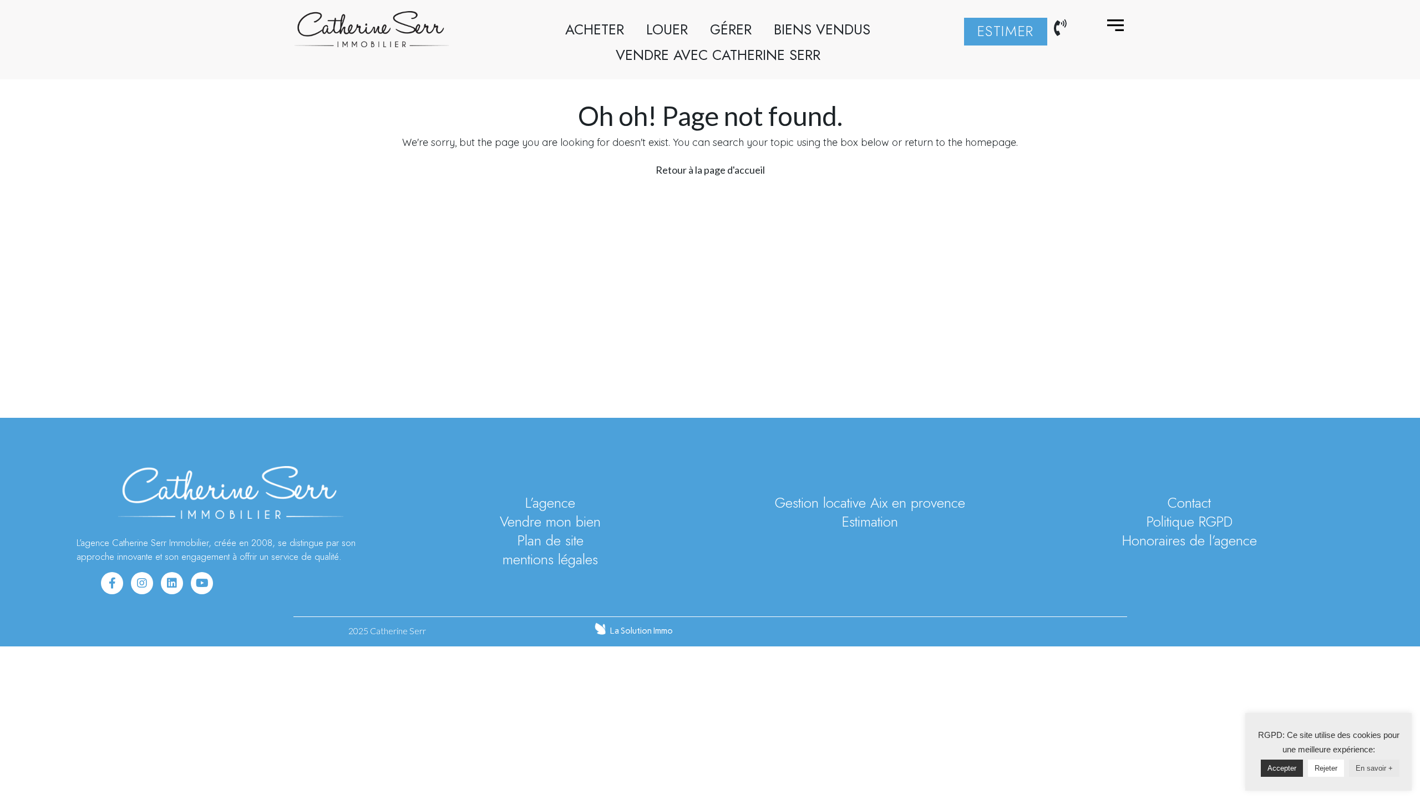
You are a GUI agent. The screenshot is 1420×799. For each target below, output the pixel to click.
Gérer (731, 29)
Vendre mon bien (550, 522)
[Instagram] (142, 583)
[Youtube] (202, 583)
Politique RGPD (1190, 522)
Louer (667, 29)
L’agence (550, 503)
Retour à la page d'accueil (710, 170)
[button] (1005, 31)
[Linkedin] (172, 583)
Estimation (870, 522)
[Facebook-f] (112, 583)
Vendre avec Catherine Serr (718, 55)
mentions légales (550, 559)
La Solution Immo (641, 631)
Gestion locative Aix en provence (870, 503)
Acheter (594, 29)
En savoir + (1374, 768)
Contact (1189, 503)
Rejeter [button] (1326, 768)
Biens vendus (822, 29)
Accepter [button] (1281, 768)
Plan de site (551, 541)
